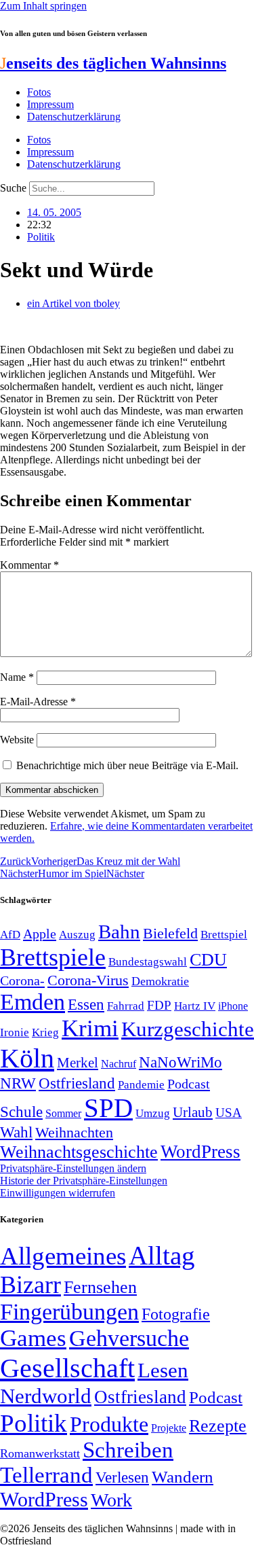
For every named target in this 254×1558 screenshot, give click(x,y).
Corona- (22, 980)
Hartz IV (194, 1005)
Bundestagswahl (147, 961)
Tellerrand (46, 1475)
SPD (108, 1107)
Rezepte (218, 1426)
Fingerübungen (69, 1311)
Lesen (162, 1370)
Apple (39, 933)
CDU (208, 960)
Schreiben (128, 1450)
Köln (27, 1058)
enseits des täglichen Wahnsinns (113, 63)
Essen (86, 1004)
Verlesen (122, 1477)
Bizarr (30, 1284)
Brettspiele (53, 957)
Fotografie (176, 1314)
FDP (159, 1005)
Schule (21, 1111)
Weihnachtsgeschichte (79, 1152)
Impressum (50, 104)
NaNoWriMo (180, 1062)
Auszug (77, 934)
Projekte (168, 1428)
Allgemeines (63, 1256)
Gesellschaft (67, 1368)
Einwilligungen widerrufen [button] (57, 1193)
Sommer (63, 1113)
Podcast (188, 1083)
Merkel (77, 1062)
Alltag (162, 1255)
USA (228, 1112)
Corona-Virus (88, 980)
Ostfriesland (77, 1083)
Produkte (109, 1424)
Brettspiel (223, 934)
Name (17, 677)
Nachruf (118, 1063)
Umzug (152, 1113)
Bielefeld (170, 933)
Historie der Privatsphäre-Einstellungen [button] (83, 1180)
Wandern (182, 1477)
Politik (41, 237)
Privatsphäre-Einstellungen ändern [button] (73, 1168)
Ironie (14, 1032)
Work (111, 1499)
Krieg (45, 1032)
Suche (13, 188)
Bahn (119, 931)
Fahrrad (125, 1005)
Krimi (90, 1028)
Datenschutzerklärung (74, 116)
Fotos (39, 92)
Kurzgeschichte (187, 1029)
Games (33, 1338)
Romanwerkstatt (40, 1453)
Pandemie (141, 1084)
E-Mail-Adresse (38, 701)
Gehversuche (129, 1338)
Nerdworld (45, 1396)
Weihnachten (74, 1132)
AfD (10, 934)
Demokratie (160, 981)
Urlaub (193, 1112)
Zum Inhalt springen (43, 6)
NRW (18, 1083)
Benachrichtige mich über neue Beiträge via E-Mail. (127, 765)
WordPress (200, 1151)
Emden (32, 1001)
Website (17, 739)
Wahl (16, 1132)
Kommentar (29, 565)
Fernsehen (100, 1287)
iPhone (233, 1006)
